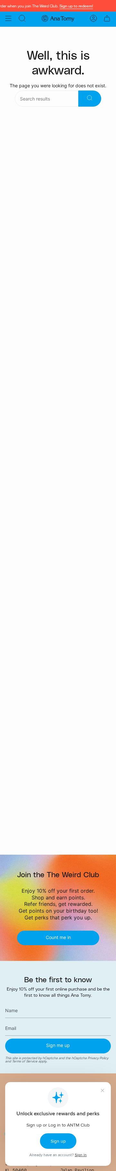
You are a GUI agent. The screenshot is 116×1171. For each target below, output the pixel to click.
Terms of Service (24, 1061)
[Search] (89, 99)
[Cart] (107, 18)
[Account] (93, 18)
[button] (22, 18)
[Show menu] (8, 18)
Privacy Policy (98, 1058)
